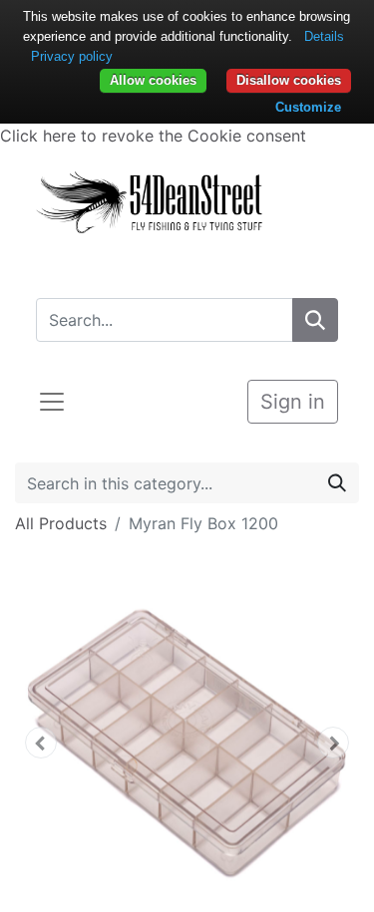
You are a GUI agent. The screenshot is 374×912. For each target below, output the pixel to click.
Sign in (292, 402)
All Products (61, 523)
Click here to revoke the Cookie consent (153, 136)
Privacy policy (72, 56)
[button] (41, 742)
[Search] (315, 320)
